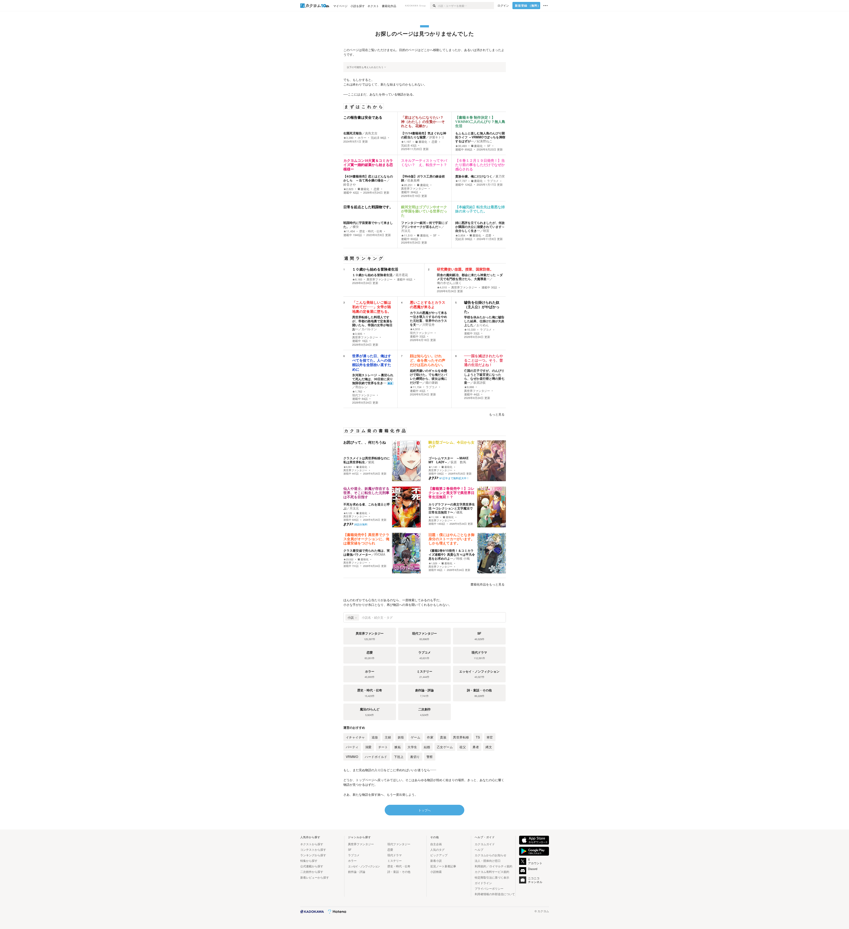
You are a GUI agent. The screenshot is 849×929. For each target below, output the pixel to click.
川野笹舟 (428, 324)
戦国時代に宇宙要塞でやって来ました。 (368, 224)
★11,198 (433, 517)
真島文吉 (371, 133)
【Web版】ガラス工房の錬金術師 (423, 178)
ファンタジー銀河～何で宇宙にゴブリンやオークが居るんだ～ (424, 224)
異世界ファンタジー (414, 189)
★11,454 (349, 231)
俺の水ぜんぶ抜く (449, 282)
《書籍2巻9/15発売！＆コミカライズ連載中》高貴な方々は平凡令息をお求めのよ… (451, 554)
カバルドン (369, 329)
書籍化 (423, 141)
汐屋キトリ (436, 137)
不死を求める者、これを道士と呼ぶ (366, 506)
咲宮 (486, 230)
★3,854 (460, 235)
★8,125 (347, 513)
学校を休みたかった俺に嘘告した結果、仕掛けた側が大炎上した (484, 321)
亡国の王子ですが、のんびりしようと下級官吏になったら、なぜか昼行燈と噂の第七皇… (484, 376)
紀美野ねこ (484, 141)
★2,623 (348, 189)
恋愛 (434, 142)
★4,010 (442, 287)
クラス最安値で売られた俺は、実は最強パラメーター (366, 552)
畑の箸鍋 (431, 382)
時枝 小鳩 (463, 558)
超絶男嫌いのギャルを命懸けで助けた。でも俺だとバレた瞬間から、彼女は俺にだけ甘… (428, 376)
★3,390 (348, 137)
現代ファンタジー (421, 333)
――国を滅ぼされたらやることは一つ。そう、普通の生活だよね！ (483, 360)
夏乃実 (500, 176)
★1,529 (432, 563)
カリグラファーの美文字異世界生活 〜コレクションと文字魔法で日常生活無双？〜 (451, 508)
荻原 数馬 (458, 462)
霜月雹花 (402, 275)
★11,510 (407, 235)
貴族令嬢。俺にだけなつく (473, 176)
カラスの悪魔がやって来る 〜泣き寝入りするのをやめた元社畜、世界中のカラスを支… (428, 318)
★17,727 (461, 181)
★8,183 (357, 279)
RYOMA (379, 554)
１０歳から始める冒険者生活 (375, 269)
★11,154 (415, 387)
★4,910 (415, 329)
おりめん (482, 325)
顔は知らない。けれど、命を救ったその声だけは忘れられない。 (427, 360)
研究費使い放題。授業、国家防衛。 (465, 269)
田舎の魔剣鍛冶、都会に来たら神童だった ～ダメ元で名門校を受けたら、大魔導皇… (470, 277)
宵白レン (361, 387)
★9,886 (469, 387)
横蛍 (356, 226)
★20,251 (407, 185)
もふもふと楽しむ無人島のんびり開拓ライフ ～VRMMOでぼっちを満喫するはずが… (480, 137)
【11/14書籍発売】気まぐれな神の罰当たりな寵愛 (423, 135)
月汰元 (405, 230)
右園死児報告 (352, 133)
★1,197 (406, 141)
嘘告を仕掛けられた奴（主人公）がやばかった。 (481, 307)
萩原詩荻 (479, 382)
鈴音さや (349, 184)
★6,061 (347, 467)
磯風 (459, 512)
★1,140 (432, 467)
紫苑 (371, 462)
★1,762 (357, 391)
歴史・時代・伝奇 (370, 231)
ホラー (362, 138)
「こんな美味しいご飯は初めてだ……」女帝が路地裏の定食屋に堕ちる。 (371, 307)
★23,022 (348, 559)
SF (489, 146)
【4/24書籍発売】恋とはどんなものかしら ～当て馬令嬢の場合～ (368, 178)
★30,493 (461, 146)
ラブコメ (493, 181)
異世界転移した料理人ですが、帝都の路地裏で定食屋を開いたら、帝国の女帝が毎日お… (372, 323)
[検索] (434, 5)
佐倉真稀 (413, 180)
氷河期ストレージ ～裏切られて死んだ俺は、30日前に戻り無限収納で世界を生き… (372, 379)
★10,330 (470, 329)
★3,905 (357, 334)
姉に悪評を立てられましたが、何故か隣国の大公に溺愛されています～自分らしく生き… (480, 226)
